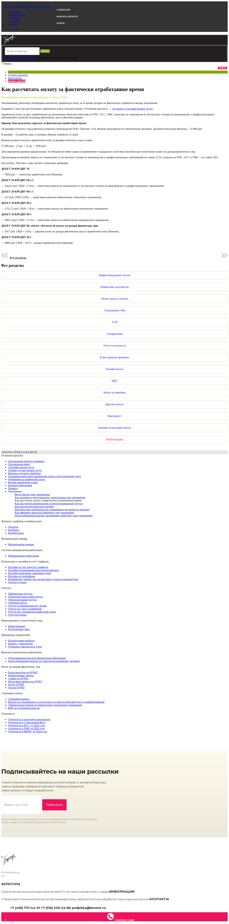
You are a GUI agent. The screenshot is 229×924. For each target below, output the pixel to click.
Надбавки (13, 530)
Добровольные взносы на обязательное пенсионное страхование (45, 705)
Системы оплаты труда (21, 467)
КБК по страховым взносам (24, 708)
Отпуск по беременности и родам (27, 605)
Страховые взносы (18, 699)
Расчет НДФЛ (16, 684)
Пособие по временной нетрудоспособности (33, 570)
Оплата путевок (17, 582)
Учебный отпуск (17, 602)
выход (14, 24)
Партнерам (56, 899)
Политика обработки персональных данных (118, 899)
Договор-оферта (75, 899)
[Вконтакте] (110, 907)
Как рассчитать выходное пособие (34, 506)
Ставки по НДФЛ (18, 678)
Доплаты (13, 527)
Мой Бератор (18, 15)
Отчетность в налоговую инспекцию (29, 719)
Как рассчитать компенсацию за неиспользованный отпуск (49, 503)
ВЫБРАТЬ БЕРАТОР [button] (67, 16)
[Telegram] (107, 907)
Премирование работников (23, 555)
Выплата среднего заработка (24, 473)
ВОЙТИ (61, 23)
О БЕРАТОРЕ (64, 10)
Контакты (41, 899)
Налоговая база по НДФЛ (22, 672)
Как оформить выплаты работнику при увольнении (44, 512)
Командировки (16, 626)
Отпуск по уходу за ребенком (25, 608)
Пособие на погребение (21, 576)
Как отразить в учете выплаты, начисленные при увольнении (50, 497)
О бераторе (9, 899)
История (15, 21)
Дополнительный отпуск (22, 599)
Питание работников (20, 485)
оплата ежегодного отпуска (63, 57)
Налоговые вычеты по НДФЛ (25, 681)
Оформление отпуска (20, 593)
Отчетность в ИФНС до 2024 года (27, 731)
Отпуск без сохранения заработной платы (32, 611)
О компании (26, 899)
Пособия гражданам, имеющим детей (29, 573)
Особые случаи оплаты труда (24, 470)
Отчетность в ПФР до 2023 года (26, 728)
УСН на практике (72, 891)
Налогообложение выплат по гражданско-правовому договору (44, 661)
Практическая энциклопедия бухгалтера (30, 891)
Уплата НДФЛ (16, 687)
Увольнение (15, 491)
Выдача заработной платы (23, 482)
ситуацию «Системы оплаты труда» (132, 108)
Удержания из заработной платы (26, 479)
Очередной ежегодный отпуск (25, 596)
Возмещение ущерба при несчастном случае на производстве (43, 579)
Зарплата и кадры (96, 891)
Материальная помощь (21, 544)
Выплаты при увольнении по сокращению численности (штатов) (52, 509)
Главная (15, 12)
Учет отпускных (17, 614)
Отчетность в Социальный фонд (26, 722)
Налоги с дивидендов (20, 643)
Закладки (16, 18)
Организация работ (19, 464)
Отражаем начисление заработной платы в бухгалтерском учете (44, 476)
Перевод (13, 488)
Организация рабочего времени (26, 461)
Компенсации (16, 533)
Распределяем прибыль (21, 640)
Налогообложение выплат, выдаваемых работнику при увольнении (53, 515)
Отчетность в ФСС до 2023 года (26, 725)
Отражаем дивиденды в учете (25, 646)
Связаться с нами (124, 919)
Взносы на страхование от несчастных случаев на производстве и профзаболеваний (56, 702)
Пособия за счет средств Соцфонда (28, 567)
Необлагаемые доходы (21, 675)
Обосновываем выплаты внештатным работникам (37, 658)
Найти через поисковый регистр (21, 57)
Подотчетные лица (19, 629)
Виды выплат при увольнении (32, 494)
